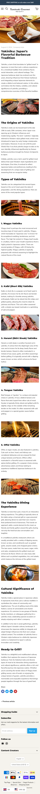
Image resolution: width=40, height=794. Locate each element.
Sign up (32, 731)
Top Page (7, 782)
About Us (14, 785)
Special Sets (17, 782)
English (19, 759)
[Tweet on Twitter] (7, 691)
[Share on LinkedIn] (11, 691)
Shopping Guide (24, 785)
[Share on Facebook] (2, 691)
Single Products (28, 782)
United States (19, 765)
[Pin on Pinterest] (15, 691)
